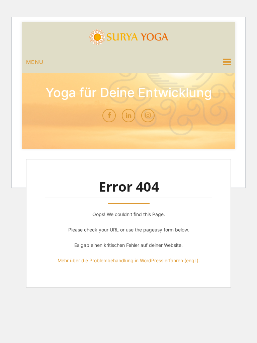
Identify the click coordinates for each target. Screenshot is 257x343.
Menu (35, 62)
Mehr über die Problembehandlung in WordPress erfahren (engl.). (129, 260)
